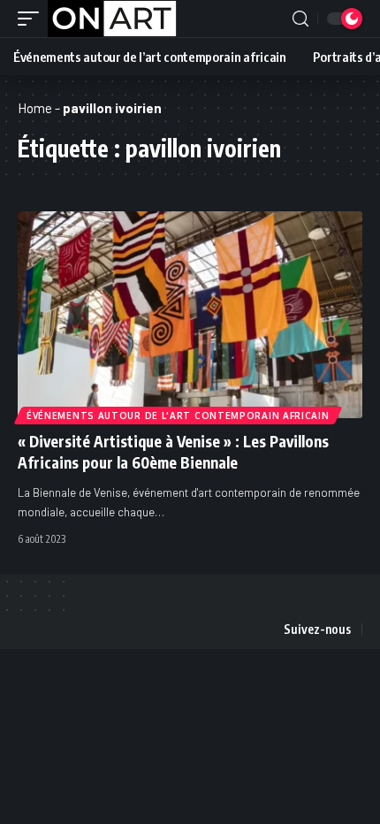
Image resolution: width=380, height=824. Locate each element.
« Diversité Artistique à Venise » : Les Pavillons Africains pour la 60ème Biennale (173, 451)
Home (35, 108)
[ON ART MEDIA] (112, 18)
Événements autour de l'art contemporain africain (178, 415)
